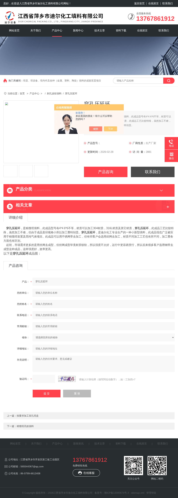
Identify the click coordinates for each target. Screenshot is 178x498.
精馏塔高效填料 (25, 426)
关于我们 (35, 30)
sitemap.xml (137, 492)
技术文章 (99, 30)
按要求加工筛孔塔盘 (28, 415)
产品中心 (57, 30)
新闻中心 (78, 30)
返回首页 (139, 3)
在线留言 (153, 3)
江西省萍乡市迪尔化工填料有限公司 (42, 3)
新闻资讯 (78, 443)
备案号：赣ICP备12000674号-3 (112, 492)
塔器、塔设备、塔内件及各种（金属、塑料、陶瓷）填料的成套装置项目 (62, 80)
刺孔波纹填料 (54, 93)
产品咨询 (105, 172)
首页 (22, 93)
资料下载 (121, 30)
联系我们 (167, 3)
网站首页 (14, 30)
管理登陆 (151, 492)
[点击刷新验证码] (67, 379)
